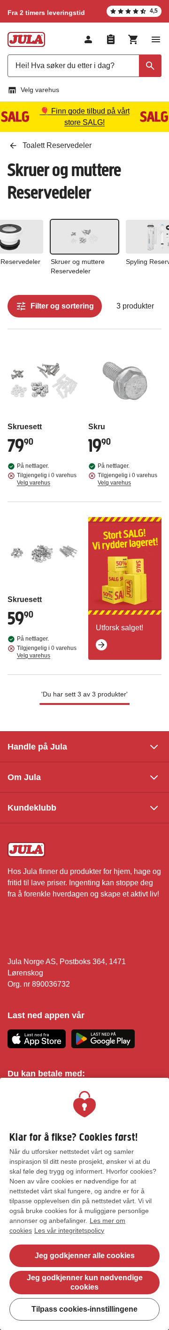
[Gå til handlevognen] (133, 39)
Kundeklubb (32, 807)
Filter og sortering (62, 306)
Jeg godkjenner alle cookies (85, 1256)
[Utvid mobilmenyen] (156, 39)
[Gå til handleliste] (111, 39)
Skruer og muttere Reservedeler (78, 266)
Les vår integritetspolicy (69, 1230)
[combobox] (84, 65)
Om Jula (24, 777)
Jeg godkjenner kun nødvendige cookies (85, 1282)
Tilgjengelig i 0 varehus (47, 479)
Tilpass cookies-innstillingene (84, 1309)
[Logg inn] (88, 39)
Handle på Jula (37, 746)
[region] (84, 1204)
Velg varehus (40, 89)
